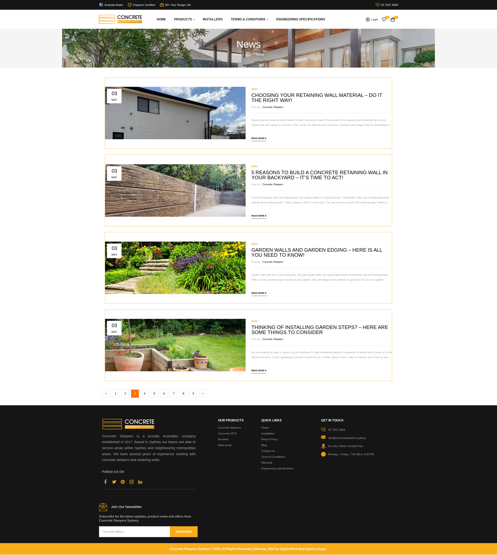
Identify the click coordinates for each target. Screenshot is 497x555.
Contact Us (268, 450)
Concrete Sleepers (229, 427)
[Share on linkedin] (140, 482)
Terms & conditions (248, 19)
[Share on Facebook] (105, 482)
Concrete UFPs (227, 433)
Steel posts (225, 445)
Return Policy (269, 439)
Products (183, 19)
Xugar (321, 549)
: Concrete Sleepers (272, 107)
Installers (213, 19)
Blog (249, 54)
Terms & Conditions (273, 456)
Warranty (266, 462)
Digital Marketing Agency (298, 549)
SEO (271, 549)
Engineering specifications (300, 19)
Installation (268, 433)
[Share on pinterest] (122, 482)
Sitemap (260, 549)
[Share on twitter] (114, 482)
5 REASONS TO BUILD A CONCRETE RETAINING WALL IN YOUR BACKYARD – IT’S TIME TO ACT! (319, 175)
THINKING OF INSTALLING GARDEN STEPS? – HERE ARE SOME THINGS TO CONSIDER (319, 330)
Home (161, 19)
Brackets (223, 439)
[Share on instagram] (131, 482)
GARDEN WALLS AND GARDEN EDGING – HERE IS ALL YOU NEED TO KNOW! (316, 252)
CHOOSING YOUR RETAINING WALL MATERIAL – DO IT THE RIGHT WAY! (316, 98)
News (254, 89)
